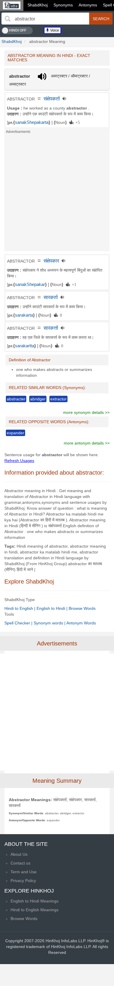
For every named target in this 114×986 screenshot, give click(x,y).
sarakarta (24, 315)
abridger (38, 399)
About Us (19, 854)
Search (101, 18)
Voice (54, 30)
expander (15, 432)
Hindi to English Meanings (34, 909)
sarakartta (24, 345)
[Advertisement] (57, 194)
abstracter (16, 399)
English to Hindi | (53, 608)
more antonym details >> (87, 443)
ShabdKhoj (37, 5)
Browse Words (82, 608)
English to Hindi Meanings (34, 901)
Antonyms (88, 5)
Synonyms (63, 5)
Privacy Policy (23, 880)
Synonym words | (50, 623)
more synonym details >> (86, 412)
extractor (58, 399)
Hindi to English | (20, 608)
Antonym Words (81, 623)
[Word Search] (8, 19)
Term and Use (24, 871)
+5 (76, 122)
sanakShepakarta (32, 122)
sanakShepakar (30, 284)
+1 (73, 284)
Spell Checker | (19, 623)
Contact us (20, 863)
